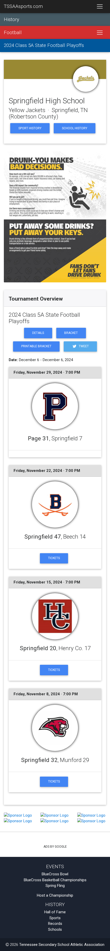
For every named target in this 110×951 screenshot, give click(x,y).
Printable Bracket (36, 346)
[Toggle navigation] (99, 6)
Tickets (54, 558)
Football (13, 32)
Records (55, 923)
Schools (55, 929)
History (11, 19)
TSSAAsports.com (23, 6)
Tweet (83, 346)
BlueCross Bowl (55, 874)
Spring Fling (55, 885)
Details (38, 333)
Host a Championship (55, 895)
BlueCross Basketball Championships (55, 880)
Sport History (29, 128)
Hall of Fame (55, 912)
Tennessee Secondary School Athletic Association (61, 944)
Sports (55, 918)
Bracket (71, 333)
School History (74, 128)
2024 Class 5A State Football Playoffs (44, 45)
